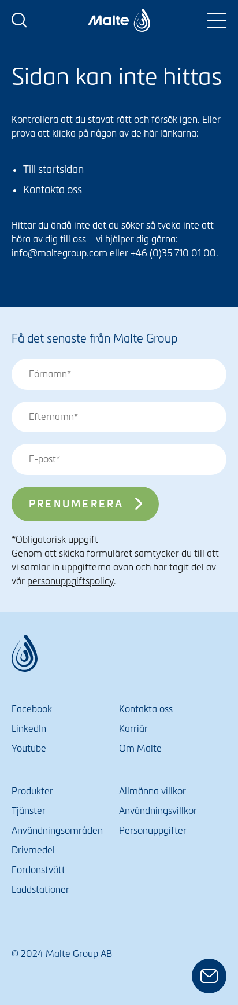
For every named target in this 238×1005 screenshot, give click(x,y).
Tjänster (29, 811)
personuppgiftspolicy (70, 581)
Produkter (32, 791)
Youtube (29, 748)
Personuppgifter (153, 830)
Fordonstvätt (38, 870)
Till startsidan (53, 169)
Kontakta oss (52, 190)
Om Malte (140, 748)
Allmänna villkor (152, 791)
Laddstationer (40, 889)
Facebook (32, 709)
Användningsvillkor (158, 811)
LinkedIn (29, 729)
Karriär (133, 729)
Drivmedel (33, 850)
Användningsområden (57, 830)
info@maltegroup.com (59, 253)
